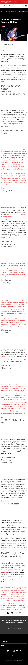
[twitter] (11, 651)
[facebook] (8, 651)
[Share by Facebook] (8, 613)
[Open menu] (2, 6)
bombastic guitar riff (15, 483)
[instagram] (14, 651)
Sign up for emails (15, 628)
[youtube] (17, 651)
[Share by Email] (20, 613)
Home (1, 11)
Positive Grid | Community (10, 11)
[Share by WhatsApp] (16, 613)
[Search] (23, 6)
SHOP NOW (25, 1)
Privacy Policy (9, 660)
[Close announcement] (1, 1)
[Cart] (26, 6)
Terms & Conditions (17, 660)
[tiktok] (20, 651)
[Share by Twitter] (12, 613)
